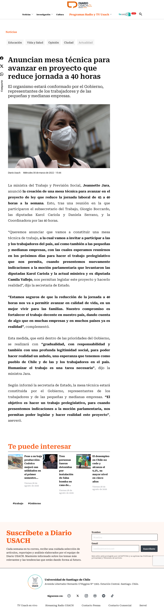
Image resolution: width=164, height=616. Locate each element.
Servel (143, 605)
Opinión (53, 42)
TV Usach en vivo (27, 605)
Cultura (60, 14)
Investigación (43, 14)
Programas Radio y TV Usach (89, 14)
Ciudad (69, 42)
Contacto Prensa (91, 605)
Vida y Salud (35, 42)
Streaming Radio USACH (59, 605)
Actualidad (86, 42)
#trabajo (18, 503)
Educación (15, 42)
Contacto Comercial (119, 605)
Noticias (26, 14)
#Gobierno (34, 503)
